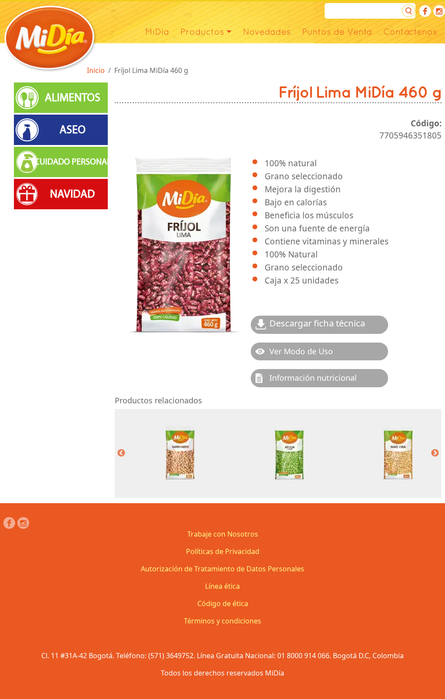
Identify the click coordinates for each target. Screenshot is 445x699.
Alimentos (72, 97)
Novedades (267, 31)
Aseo (73, 129)
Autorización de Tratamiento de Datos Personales (222, 569)
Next (435, 453)
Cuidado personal (72, 162)
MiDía (157, 31)
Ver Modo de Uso (301, 351)
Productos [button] (202, 31)
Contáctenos (410, 31)
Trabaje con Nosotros (222, 534)
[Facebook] (425, 11)
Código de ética (222, 603)
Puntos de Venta (337, 31)
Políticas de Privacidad (222, 551)
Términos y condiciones (222, 621)
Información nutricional (313, 378)
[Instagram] (439, 11)
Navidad (72, 194)
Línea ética (222, 586)
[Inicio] (50, 38)
